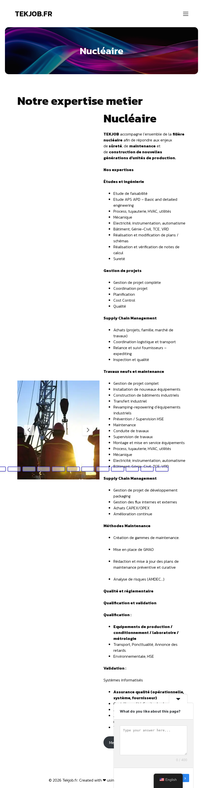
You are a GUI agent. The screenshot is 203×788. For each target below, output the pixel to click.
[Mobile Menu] (186, 14)
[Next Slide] (87, 430)
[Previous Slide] (29, 430)
